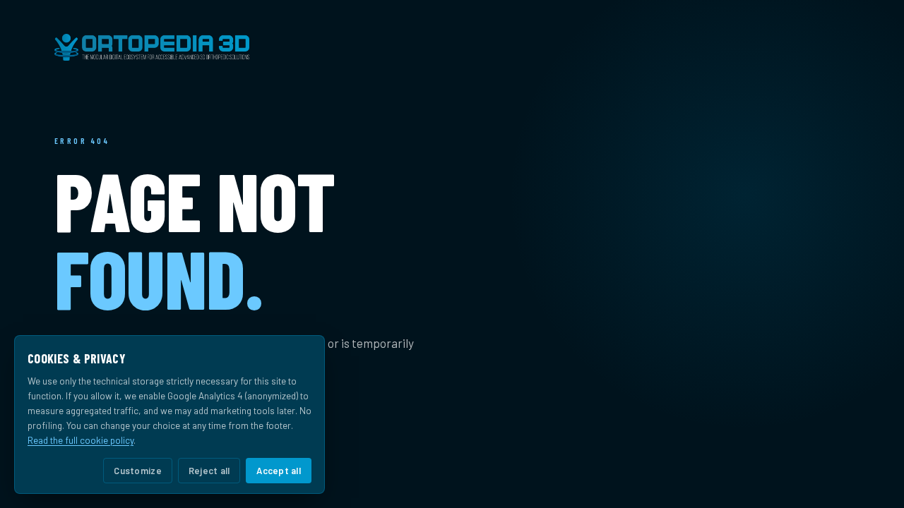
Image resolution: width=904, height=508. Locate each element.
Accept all (278, 470)
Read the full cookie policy (80, 440)
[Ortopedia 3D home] (452, 47)
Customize (137, 470)
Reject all (209, 470)
